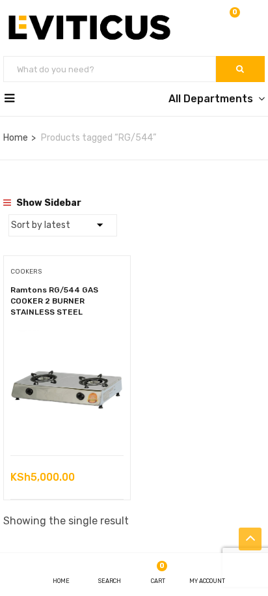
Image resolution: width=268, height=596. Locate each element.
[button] (233, 20)
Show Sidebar (47, 202)
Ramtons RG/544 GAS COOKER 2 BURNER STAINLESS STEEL (54, 301)
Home (15, 137)
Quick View (67, 422)
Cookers (26, 272)
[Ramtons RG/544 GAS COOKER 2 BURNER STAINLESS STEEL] (67, 339)
